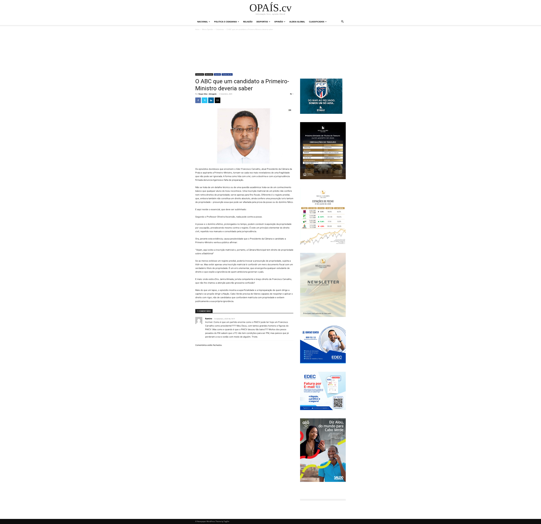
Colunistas (220, 29)
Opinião (278, 21)
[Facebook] (198, 100)
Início (197, 29)
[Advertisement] (270, 52)
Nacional (202, 21)
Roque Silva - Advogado (208, 94)
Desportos (262, 21)
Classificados (316, 21)
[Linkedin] (211, 100)
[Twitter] (204, 100)
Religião (247, 21)
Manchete (209, 74)
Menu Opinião (207, 29)
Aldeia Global (297, 21)
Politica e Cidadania (225, 21)
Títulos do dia (227, 74)
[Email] (217, 100)
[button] (342, 22)
